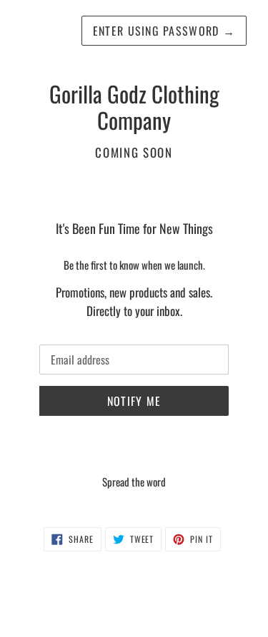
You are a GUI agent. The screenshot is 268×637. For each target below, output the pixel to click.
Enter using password (164, 30)
